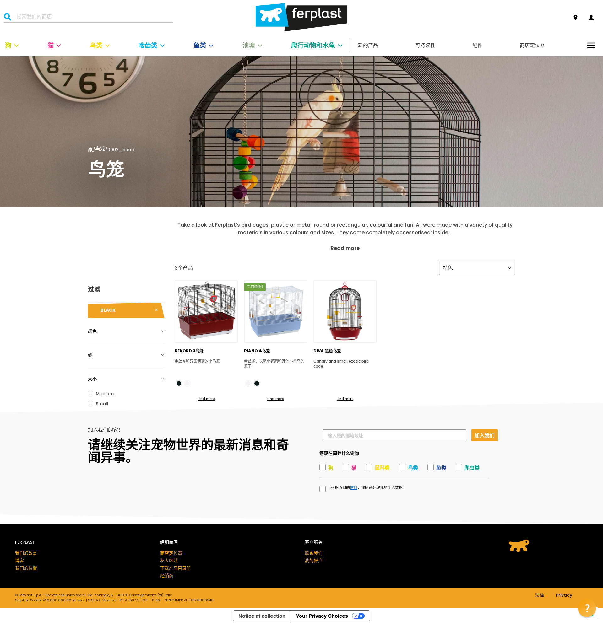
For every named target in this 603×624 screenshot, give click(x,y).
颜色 (92, 331)
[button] (587, 608)
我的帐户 (314, 560)
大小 (92, 379)
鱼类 (199, 45)
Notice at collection (261, 616)
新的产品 (368, 45)
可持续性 (425, 45)
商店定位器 (532, 45)
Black (108, 310)
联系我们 (314, 553)
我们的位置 (26, 568)
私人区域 (169, 560)
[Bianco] (248, 383)
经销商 (166, 575)
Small (102, 404)
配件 (477, 45)
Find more (206, 398)
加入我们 (485, 435)
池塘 (248, 45)
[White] (187, 383)
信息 (353, 488)
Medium (105, 393)
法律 (539, 595)
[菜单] (591, 45)
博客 (19, 560)
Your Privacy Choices (322, 616)
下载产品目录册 (175, 568)
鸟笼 (100, 149)
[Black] (179, 383)
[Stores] (575, 18)
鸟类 (96, 45)
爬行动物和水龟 (313, 45)
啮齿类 (148, 45)
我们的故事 (26, 553)
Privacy (564, 595)
